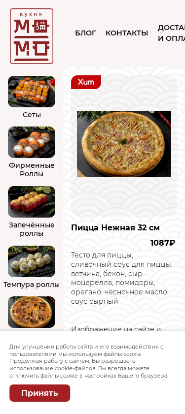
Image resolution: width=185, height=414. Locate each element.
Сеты (32, 115)
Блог (85, 33)
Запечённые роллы (32, 229)
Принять (39, 393)
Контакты (127, 33)
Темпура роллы (31, 285)
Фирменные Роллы (32, 169)
